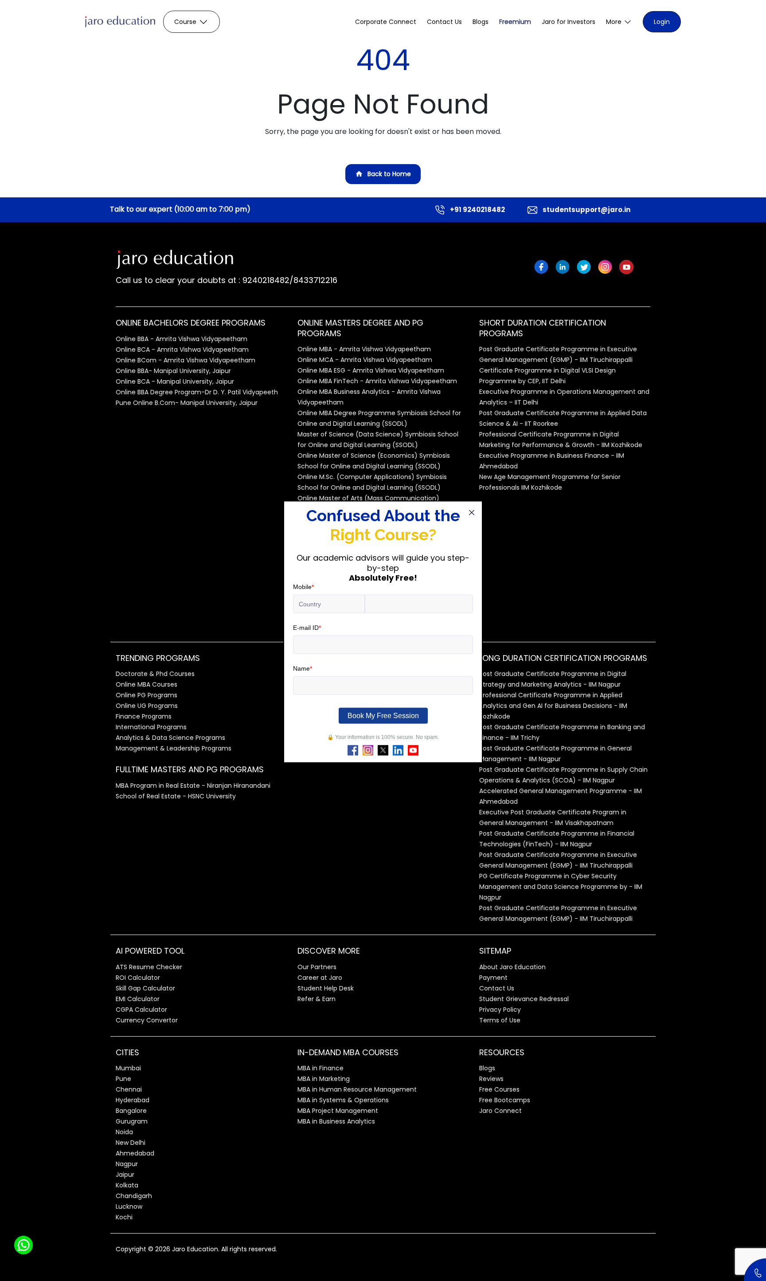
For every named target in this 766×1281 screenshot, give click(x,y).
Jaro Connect (500, 1110)
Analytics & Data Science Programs (170, 737)
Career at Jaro (319, 977)
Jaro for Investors (568, 21)
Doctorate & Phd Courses (155, 673)
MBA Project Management (337, 1110)
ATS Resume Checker (149, 967)
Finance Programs (144, 716)
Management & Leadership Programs (173, 748)
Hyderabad (132, 1100)
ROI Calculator (138, 977)
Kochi (124, 1217)
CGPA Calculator (141, 1009)
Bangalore (131, 1110)
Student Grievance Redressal (524, 998)
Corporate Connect (385, 21)
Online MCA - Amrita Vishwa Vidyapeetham (364, 359)
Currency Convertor (147, 1020)
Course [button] (185, 21)
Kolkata (127, 1185)
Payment (493, 977)
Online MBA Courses (146, 684)
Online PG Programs (146, 695)
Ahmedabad (135, 1153)
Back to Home (389, 173)
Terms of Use (499, 1020)
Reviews (491, 1078)
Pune (123, 1078)
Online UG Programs (147, 705)
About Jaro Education (512, 967)
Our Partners (316, 967)
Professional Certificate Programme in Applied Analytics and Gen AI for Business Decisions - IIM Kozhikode (553, 706)
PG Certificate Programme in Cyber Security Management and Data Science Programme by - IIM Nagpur (560, 887)
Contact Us (444, 21)
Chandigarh (134, 1195)
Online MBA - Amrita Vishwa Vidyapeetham (364, 349)
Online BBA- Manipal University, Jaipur (173, 370)
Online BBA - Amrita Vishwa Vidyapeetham (181, 338)
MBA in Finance (320, 1068)
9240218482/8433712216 (288, 280)
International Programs (151, 727)
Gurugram (132, 1121)
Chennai (129, 1089)
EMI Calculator (138, 998)
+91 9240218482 (477, 209)
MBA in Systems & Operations (343, 1100)
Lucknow (129, 1206)
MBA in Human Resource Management (357, 1089)
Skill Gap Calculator (145, 988)
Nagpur (127, 1163)
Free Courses (499, 1089)
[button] (619, 22)
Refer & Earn (316, 998)
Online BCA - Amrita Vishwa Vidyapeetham (182, 349)
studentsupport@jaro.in (586, 209)
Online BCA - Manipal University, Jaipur (175, 381)
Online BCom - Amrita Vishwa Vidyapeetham (185, 360)
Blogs (481, 21)
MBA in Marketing (323, 1078)
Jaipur (125, 1174)
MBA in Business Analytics (336, 1121)
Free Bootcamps (504, 1100)
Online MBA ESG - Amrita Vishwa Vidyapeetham (370, 370)
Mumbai (128, 1068)
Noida (124, 1132)
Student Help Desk (325, 988)
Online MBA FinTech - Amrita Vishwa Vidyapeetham (377, 381)
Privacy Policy (500, 1009)
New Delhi (130, 1142)
